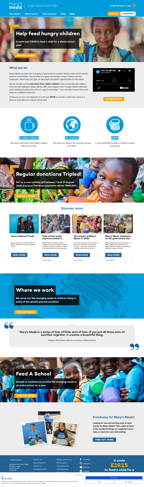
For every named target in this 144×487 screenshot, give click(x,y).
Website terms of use (64, 460)
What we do (31, 14)
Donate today (26, 55)
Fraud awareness (63, 466)
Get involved (48, 14)
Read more (20, 255)
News (72, 14)
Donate (114, 13)
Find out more (26, 196)
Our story (14, 14)
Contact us (37, 466)
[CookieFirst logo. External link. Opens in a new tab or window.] (2, 476)
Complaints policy (39, 469)
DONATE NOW (114, 99)
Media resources (39, 463)
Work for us (37, 460)
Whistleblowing (62, 469)
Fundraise (127, 13)
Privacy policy (62, 463)
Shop (63, 14)
